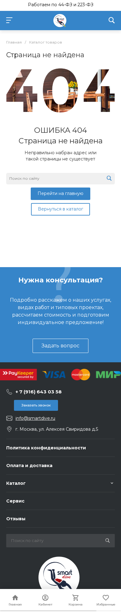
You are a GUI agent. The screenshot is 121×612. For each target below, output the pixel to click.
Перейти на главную (60, 193)
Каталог (16, 483)
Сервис (15, 501)
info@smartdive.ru (35, 418)
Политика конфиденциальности (46, 448)
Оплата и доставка (29, 465)
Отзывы (15, 519)
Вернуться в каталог (60, 209)
